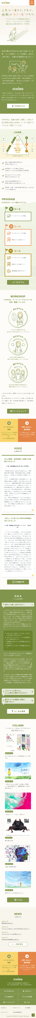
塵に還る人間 (9, 840)
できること (28, 991)
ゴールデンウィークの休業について (11, 934)
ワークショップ (19, 411)
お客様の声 (19, 582)
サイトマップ (5, 1012)
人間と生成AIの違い (11, 867)
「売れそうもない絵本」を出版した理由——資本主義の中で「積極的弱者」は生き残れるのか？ (17, 786)
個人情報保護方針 (18, 1012)
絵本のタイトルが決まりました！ (15, 893)
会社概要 (28, 1007)
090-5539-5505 (14, 985)
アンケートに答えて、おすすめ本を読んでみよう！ (16, 928)
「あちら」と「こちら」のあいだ (15, 814)
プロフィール (17, 1007)
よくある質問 (19, 711)
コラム (20, 900)
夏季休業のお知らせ (7, 923)
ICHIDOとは (20, 106)
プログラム (19, 282)
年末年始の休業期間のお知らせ (10, 939)
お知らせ (4, 1007)
